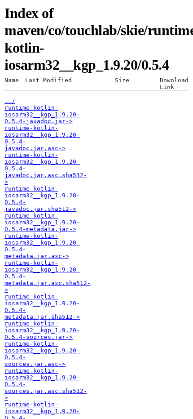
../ (9, 101)
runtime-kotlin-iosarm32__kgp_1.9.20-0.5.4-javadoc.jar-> (42, 114)
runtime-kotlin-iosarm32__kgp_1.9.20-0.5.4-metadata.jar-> (42, 222)
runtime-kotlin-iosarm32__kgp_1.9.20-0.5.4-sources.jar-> (42, 330)
